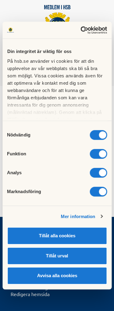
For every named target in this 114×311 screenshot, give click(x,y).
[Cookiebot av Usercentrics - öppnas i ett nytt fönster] (81, 30)
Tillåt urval (57, 255)
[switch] (98, 154)
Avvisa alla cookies (57, 275)
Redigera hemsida (30, 294)
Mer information (78, 216)
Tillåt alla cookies (57, 235)
